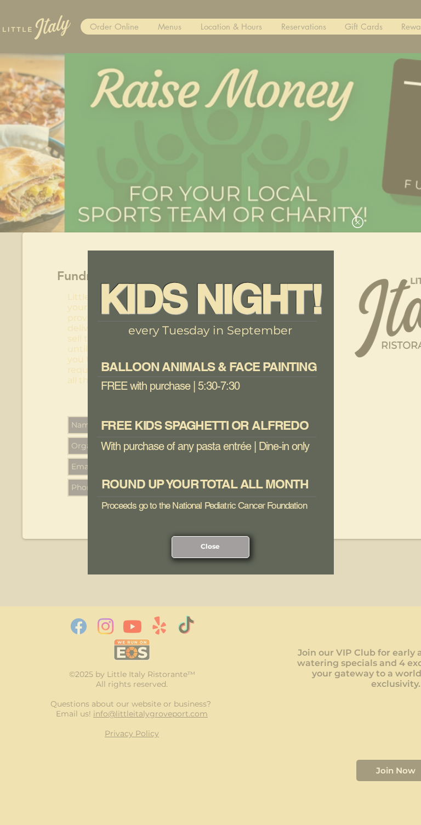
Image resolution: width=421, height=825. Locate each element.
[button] (357, 222)
